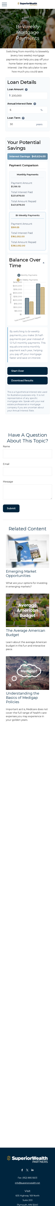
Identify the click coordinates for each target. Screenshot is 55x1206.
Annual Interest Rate (21, 103)
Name (6, 446)
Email (6, 464)
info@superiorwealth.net (27, 1183)
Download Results (22, 380)
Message (8, 481)
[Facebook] (22, 1170)
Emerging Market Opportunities (21, 573)
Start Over (17, 371)
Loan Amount (17, 89)
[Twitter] (27, 1170)
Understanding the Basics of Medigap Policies (22, 697)
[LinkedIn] (32, 1170)
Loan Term (15, 118)
